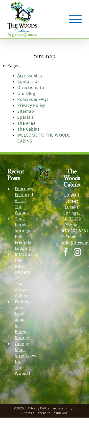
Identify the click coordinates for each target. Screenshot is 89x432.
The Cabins (28, 129)
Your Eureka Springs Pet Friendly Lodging (21, 233)
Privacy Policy (31, 105)
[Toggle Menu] (75, 19)
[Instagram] (77, 252)
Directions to (30, 87)
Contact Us (28, 81)
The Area (26, 123)
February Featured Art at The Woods (21, 200)
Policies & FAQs (33, 99)
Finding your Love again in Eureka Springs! (21, 319)
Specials (25, 117)
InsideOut (60, 413)
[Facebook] (66, 252)
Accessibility (29, 75)
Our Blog (26, 93)
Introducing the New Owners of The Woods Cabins (21, 275)
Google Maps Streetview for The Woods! (21, 358)
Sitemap (25, 111)
